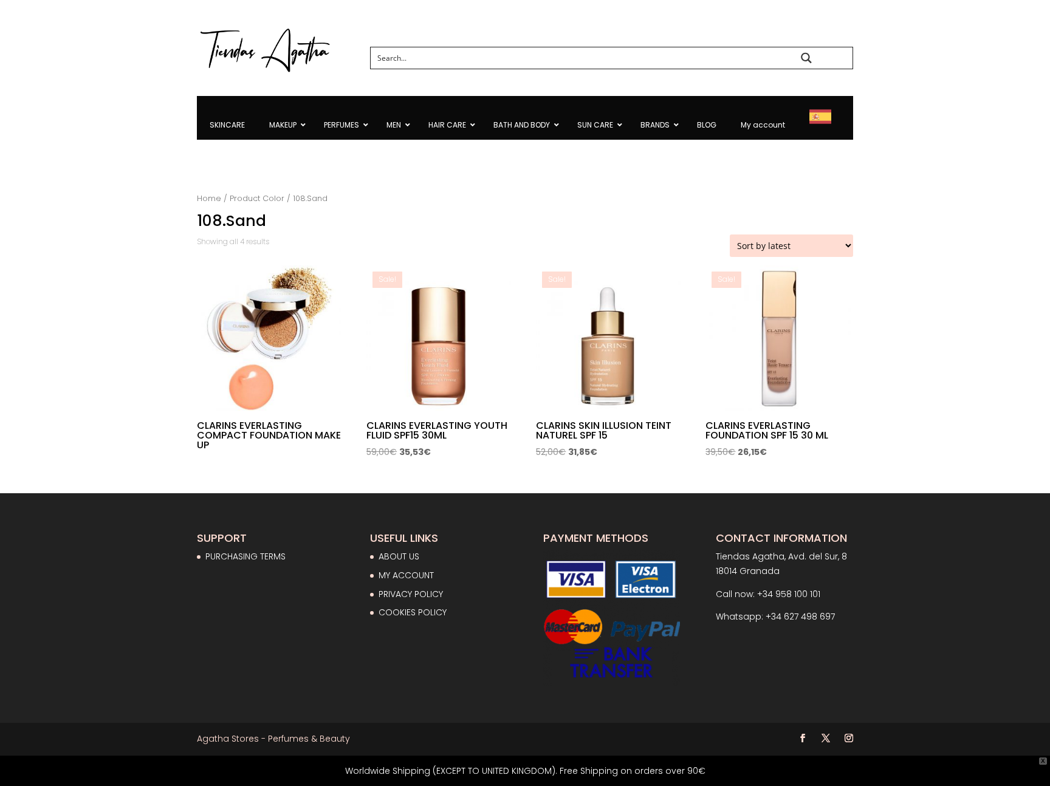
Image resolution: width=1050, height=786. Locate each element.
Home (209, 198)
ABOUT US (399, 556)
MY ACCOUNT (406, 575)
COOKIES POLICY (413, 612)
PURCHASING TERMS (245, 556)
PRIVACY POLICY (411, 594)
